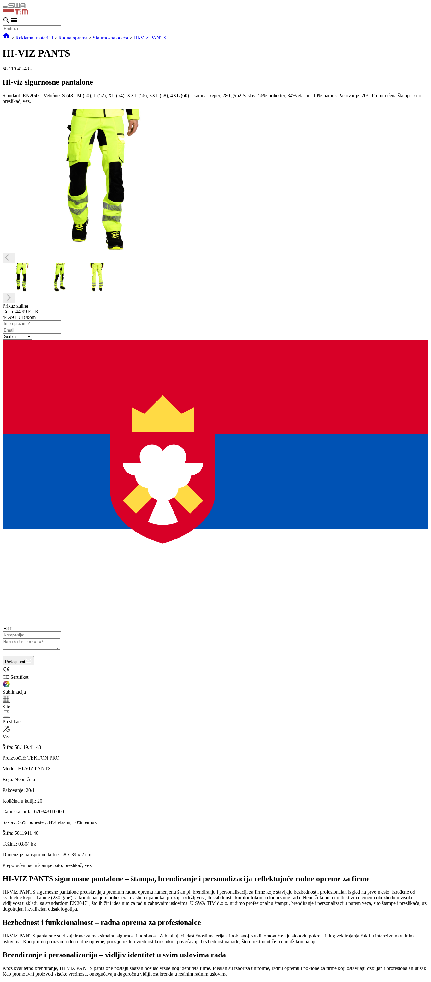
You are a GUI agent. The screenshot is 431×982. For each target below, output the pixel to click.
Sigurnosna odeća (110, 37)
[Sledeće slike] (9, 298)
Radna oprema (72, 37)
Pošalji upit (15, 662)
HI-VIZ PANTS (149, 37)
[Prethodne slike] (9, 258)
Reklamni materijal (34, 37)
